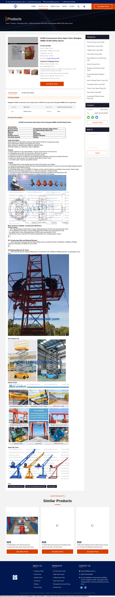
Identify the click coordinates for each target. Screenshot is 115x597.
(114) (93, 64)
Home (33, 6)
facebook (85, 587)
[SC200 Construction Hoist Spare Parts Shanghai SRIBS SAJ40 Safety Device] (23, 52)
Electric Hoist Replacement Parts (36, 486)
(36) (94, 54)
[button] (9, 529)
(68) (94, 92)
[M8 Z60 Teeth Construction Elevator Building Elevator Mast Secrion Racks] (92, 525)
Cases (71, 6)
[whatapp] (92, 117)
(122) (95, 69)
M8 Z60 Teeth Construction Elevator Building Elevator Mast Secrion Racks (91, 546)
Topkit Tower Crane (58, 574)
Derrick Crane (57, 587)
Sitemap (36, 584)
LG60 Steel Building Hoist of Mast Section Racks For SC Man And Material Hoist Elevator (57, 546)
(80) (95, 50)
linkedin (81, 587)
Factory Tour (37, 574)
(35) (95, 97)
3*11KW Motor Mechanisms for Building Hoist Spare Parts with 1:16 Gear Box (21, 546)
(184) (95, 42)
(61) (96, 88)
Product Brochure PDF (53, 58)
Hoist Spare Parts (22, 23)
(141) (95, 75)
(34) (97, 80)
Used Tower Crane (58, 581)
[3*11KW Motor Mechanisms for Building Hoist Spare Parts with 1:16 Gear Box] (22, 525)
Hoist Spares (52, 486)
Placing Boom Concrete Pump (61, 584)
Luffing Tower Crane (59, 577)
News (64, 6)
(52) (96, 84)
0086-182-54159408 (69, 2)
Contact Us (37, 581)
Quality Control (38, 577)
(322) (95, 46)
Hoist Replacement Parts (16, 486)
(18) (96, 59)
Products (42, 6)
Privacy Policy (38, 587)
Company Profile (38, 571)
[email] (97, 117)
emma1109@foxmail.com (52, 2)
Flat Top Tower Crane (59, 571)
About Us (54, 6)
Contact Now (97, 122)
